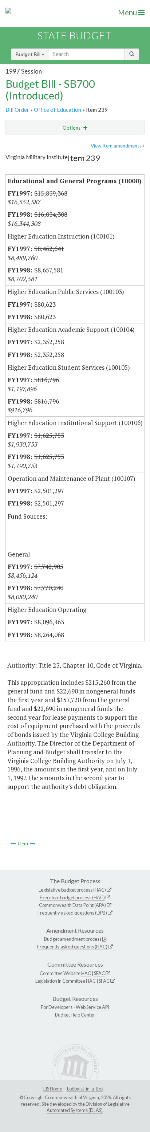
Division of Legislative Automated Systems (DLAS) (88, 1107)
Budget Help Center (75, 1015)
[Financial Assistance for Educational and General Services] (13, 843)
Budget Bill (29, 54)
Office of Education (57, 109)
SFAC (99, 973)
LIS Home (52, 1089)
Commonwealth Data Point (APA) (72, 905)
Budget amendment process (73, 939)
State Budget (74, 36)
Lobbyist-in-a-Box (85, 1089)
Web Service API (92, 1007)
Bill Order (17, 109)
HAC (86, 973)
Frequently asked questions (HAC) (72, 947)
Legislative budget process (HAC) (72, 890)
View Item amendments (117, 146)
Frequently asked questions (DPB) (72, 913)
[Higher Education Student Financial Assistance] (32, 843)
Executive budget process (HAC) (72, 897)
